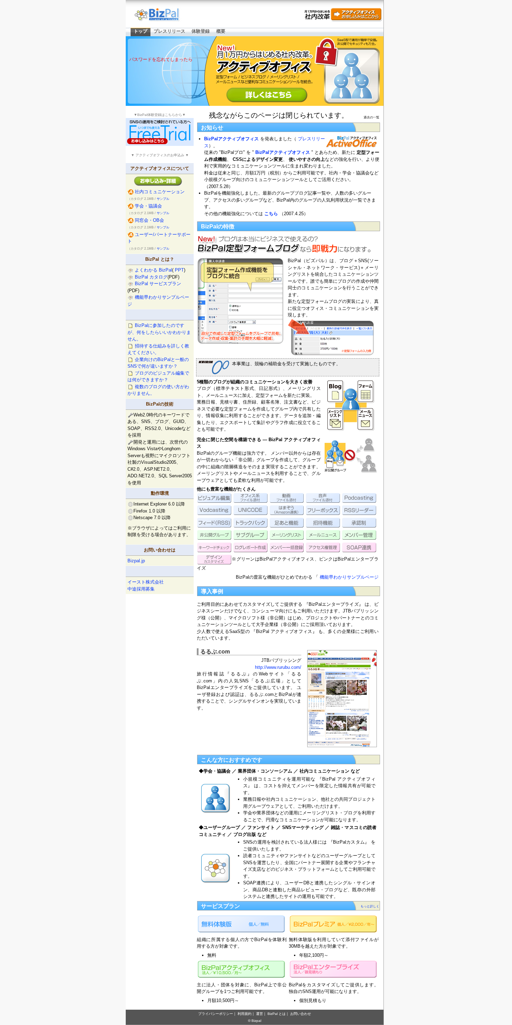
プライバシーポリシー (215, 1014)
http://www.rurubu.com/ (278, 667)
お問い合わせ (300, 1014)
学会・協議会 (148, 206)
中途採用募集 (141, 589)
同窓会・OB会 (149, 220)
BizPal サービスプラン (158, 283)
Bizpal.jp (136, 560)
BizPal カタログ (151, 277)
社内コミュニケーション (160, 191)
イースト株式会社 (145, 582)
